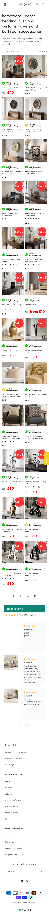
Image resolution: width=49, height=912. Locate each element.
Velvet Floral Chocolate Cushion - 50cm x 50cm (34, 437)
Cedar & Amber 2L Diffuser (12, 88)
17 (35, 596)
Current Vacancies (13, 848)
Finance (8, 787)
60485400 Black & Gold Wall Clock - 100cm (36, 89)
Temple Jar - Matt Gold (10, 350)
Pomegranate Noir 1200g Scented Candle (34, 214)
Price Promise (11, 806)
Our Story (9, 835)
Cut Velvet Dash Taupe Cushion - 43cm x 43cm (11, 395)
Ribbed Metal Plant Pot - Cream (34, 306)
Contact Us (10, 781)
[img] (12, 615)
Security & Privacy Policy (16, 752)
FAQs (7, 819)
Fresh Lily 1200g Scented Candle (11, 260)
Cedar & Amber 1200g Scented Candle (10, 214)
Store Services (11, 812)
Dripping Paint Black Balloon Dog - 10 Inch (36, 574)
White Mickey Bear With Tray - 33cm (35, 483)
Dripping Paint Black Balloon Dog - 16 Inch (36, 530)
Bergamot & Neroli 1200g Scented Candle (11, 306)
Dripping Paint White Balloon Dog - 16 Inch (13, 574)
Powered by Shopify (30, 902)
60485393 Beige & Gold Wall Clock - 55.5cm (13, 173)
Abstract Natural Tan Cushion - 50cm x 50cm (36, 395)
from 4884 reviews (27, 615)
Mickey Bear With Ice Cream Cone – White (12, 483)
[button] (5, 4)
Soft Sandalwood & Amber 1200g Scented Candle (35, 260)
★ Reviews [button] (46, 458)
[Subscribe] (41, 871)
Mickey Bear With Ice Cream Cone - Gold (12, 530)
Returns (8, 794)
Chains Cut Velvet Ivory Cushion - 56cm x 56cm (11, 437)
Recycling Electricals (14, 854)
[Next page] (42, 596)
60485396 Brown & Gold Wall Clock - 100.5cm (34, 131)
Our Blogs (9, 764)
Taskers (20, 902)
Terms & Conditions (13, 758)
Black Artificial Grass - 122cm (33, 351)
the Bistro (9, 842)
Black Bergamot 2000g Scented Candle (34, 173)
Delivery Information (14, 800)
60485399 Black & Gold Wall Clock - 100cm (13, 131)
